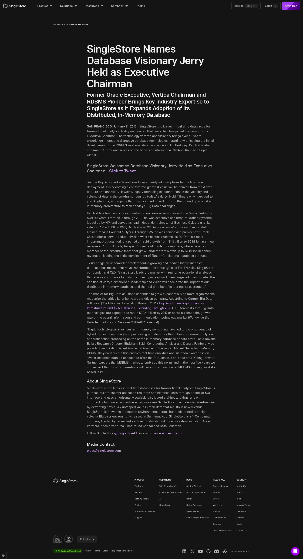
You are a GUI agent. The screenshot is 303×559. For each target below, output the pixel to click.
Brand (239, 492)
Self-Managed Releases (197, 517)
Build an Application (196, 492)
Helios (189, 498)
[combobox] (87, 539)
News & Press (243, 505)
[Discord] (216, 551)
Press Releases (79, 24)
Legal (239, 524)
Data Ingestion (141, 498)
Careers (240, 517)
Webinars (217, 505)
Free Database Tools (223, 530)
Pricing (137, 505)
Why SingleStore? (167, 486)
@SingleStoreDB (126, 433)
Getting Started (193, 486)
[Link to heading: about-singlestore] (85, 381)
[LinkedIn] (184, 551)
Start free (291, 6)
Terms (97, 550)
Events (216, 498)
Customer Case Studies (170, 492)
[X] (192, 551)
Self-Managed (193, 511)
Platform (138, 486)
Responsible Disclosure (122, 550)
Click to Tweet (122, 170)
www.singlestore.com (168, 433)
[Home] (15, 6)
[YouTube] (200, 551)
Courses (217, 524)
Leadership (242, 511)
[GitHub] (208, 551)
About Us (241, 486)
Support (138, 517)
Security (138, 492)
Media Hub (62, 24)
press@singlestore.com (104, 451)
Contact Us (242, 530)
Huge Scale (164, 505)
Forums (216, 492)
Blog (239, 498)
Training (217, 511)
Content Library (220, 486)
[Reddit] (224, 551)
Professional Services (144, 511)
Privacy (88, 550)
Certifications (219, 517)
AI (160, 498)
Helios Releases (194, 505)
